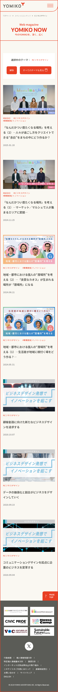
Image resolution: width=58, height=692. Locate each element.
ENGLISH (7, 677)
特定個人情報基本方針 (13, 661)
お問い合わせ (9, 673)
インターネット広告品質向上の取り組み (21, 665)
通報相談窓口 (41, 669)
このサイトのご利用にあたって (17, 669)
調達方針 (32, 661)
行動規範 (8, 658)
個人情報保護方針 (24, 658)
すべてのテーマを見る (33, 70)
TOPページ (7, 15)
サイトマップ (26, 673)
